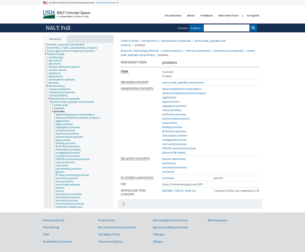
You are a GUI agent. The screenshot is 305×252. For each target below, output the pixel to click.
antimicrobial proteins (176, 118)
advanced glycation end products (182, 89)
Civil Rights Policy (109, 234)
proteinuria (169, 163)
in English (253, 15)
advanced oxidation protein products (184, 93)
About (191, 15)
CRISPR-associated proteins (179, 148)
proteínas (168, 178)
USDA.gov (158, 234)
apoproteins (169, 122)
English (194, 28)
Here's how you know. (106, 2)
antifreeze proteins (174, 114)
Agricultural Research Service (170, 227)
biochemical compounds (176, 40)
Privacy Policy (106, 220)
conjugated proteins (174, 139)
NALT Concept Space (73, 12)
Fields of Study (129, 40)
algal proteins (170, 101)
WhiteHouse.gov (218, 220)
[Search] (253, 27)
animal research (172, 50)
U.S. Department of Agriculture (73, 16)
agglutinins (169, 97)
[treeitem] (67, 44)
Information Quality (110, 241)
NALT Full (58, 28)
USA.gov (158, 241)
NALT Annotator (229, 15)
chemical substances (198, 50)
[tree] (78, 126)
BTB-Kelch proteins (174, 131)
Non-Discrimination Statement (117, 227)
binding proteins (172, 127)
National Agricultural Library (170, 220)
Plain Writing (51, 227)
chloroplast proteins (174, 135)
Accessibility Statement (57, 241)
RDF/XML (167, 190)
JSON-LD (189, 190)
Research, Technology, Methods (140, 50)
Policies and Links (53, 220)
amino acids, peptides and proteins (183, 82)
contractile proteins (174, 144)
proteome (168, 171)
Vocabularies (173, 15)
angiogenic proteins (174, 106)
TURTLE (179, 190)
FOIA (46, 234)
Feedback (207, 15)
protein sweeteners (174, 159)
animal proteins (172, 110)
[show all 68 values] (174, 152)
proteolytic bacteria (174, 167)
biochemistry (150, 40)
